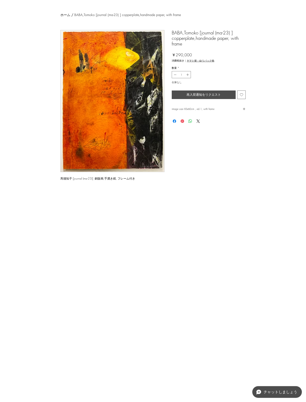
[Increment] (188, 74)
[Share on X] (198, 121)
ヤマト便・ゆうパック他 (200, 60)
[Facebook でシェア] (174, 121)
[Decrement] (174, 74)
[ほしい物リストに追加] (241, 94)
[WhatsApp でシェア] (190, 121)
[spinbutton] (181, 74)
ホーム (65, 15)
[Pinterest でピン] (182, 121)
